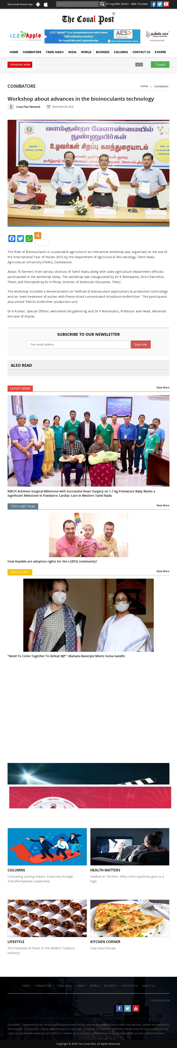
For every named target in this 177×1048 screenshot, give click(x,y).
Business (102, 52)
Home (14, 52)
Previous (16, 171)
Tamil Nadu (55, 52)
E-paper (160, 52)
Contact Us (141, 52)
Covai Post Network (28, 107)
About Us (148, 986)
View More (162, 387)
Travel (160, 64)
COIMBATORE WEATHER (88, 690)
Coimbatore (32, 52)
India (72, 52)
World (86, 52)
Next (161, 171)
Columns (121, 52)
